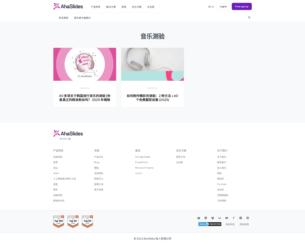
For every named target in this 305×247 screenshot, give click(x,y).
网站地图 (244, 224)
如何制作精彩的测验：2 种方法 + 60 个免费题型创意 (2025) (152, 98)
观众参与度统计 (82, 17)
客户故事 (98, 189)
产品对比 (98, 156)
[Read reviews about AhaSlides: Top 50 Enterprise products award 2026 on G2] (87, 222)
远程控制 (57, 195)
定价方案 (137, 6)
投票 (55, 162)
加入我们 (221, 167)
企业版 (150, 6)
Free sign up (241, 6)
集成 (137, 150)
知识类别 (63, 17)
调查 (55, 184)
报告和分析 (58, 200)
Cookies (221, 184)
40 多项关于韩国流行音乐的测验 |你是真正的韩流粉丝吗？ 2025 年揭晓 (84, 98)
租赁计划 (180, 156)
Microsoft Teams (144, 167)
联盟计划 (98, 184)
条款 (219, 173)
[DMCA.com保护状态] (210, 224)
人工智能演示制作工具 (64, 178)
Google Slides (142, 156)
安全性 (220, 189)
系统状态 (230, 224)
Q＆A (56, 173)
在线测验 (57, 156)
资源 (124, 6)
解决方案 (111, 6)
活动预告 (98, 173)
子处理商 (221, 200)
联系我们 (221, 162)
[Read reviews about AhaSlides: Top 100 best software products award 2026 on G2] (58, 222)
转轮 (55, 189)
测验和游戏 (84, 88)
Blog (96, 162)
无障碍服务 (222, 195)
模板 (96, 167)
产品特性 (96, 6)
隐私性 (220, 178)
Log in (223, 6)
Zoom (138, 173)
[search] (249, 17)
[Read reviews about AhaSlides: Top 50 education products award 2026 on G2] (73, 222)
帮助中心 (98, 178)
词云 (55, 167)
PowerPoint (141, 162)
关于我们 (221, 156)
